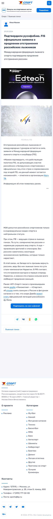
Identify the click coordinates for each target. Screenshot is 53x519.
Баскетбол (33, 428)
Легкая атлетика (36, 458)
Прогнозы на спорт (37, 466)
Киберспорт (34, 447)
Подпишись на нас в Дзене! (26, 306)
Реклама (7, 413)
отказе (9, 290)
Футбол (31, 413)
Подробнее (43, 10)
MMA (30, 432)
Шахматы (32, 443)
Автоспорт (33, 439)
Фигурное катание (37, 421)
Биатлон (32, 451)
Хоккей (31, 417)
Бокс (30, 436)
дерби (13, 287)
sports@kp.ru (16, 497)
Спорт (4, 17)
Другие (31, 462)
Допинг (31, 454)
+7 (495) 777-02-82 (21, 493)
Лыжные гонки (14, 17)
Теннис (31, 424)
